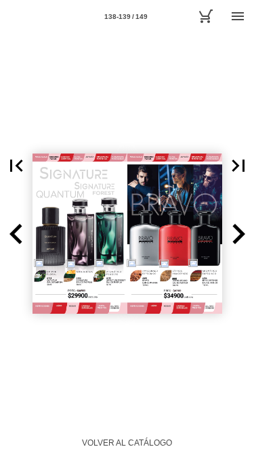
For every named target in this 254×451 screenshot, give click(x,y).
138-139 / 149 (126, 16)
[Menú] (237, 16)
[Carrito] (205, 16)
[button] (16, 165)
